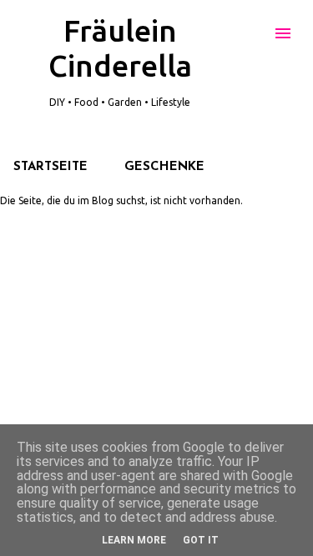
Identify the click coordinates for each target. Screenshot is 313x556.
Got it (201, 540)
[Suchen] (250, 33)
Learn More (134, 540)
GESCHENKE (164, 167)
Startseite (50, 167)
